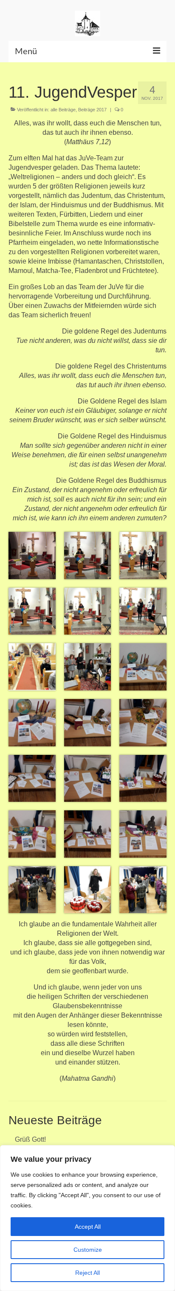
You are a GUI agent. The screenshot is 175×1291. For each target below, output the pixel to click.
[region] (87, 1218)
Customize (87, 1249)
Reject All (87, 1272)
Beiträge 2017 (92, 109)
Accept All (88, 1226)
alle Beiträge (63, 109)
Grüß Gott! (30, 1139)
